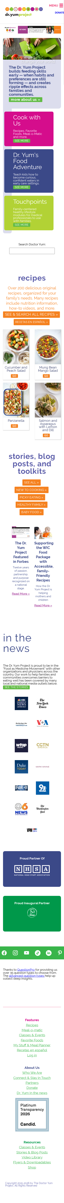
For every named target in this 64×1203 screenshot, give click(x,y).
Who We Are (32, 1073)
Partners (32, 1083)
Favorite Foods (32, 1040)
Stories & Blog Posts (32, 1152)
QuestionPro (26, 969)
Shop (32, 1167)
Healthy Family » (31, 504)
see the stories (16, 687)
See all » (31, 482)
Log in (32, 1055)
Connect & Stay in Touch (32, 1078)
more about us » (25, 100)
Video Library (32, 1157)
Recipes (32, 1025)
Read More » (21, 593)
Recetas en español (32, 1050)
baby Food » (31, 512)
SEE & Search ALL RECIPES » (31, 314)
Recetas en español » (31, 321)
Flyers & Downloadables (32, 1162)
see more (22, 140)
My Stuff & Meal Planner (32, 1045)
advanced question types (27, 975)
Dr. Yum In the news (32, 1093)
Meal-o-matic (32, 1030)
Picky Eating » (31, 497)
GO (14, 375)
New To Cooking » (31, 490)
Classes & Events (32, 1035)
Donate (32, 1088)
